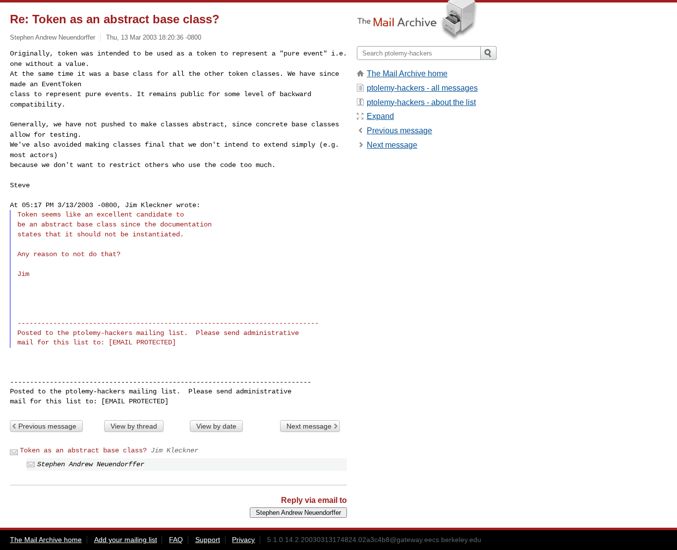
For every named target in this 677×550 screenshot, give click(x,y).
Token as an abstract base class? (83, 450)
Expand (380, 116)
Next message (309, 426)
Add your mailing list (125, 540)
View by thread (134, 426)
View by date (216, 426)
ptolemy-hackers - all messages (422, 88)
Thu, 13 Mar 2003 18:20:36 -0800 (153, 37)
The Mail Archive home (407, 73)
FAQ (176, 540)
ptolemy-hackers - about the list (421, 102)
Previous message (47, 426)
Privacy (243, 540)
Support (207, 540)
